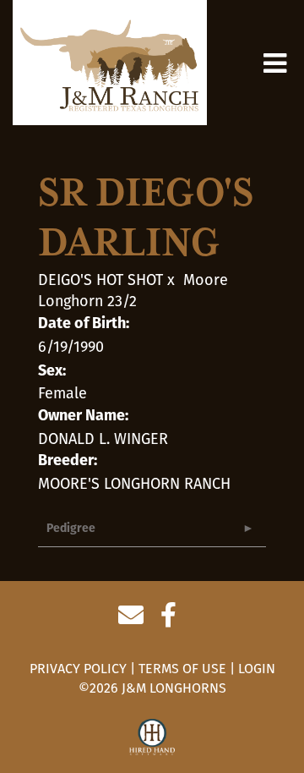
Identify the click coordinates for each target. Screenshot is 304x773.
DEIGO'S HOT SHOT (100, 280)
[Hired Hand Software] (152, 737)
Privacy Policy (78, 669)
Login (256, 669)
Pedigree (70, 529)
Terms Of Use (182, 669)
